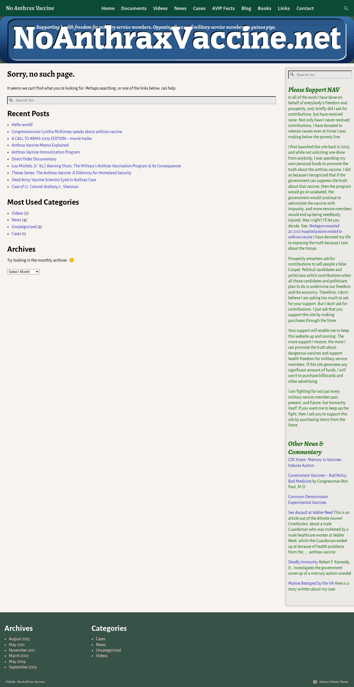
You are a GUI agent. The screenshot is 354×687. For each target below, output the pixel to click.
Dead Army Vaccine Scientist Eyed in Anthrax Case (54, 180)
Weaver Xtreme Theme (333, 682)
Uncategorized (24, 227)
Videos (160, 8)
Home (107, 8)
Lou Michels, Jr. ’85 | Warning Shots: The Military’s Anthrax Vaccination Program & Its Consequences (96, 166)
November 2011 (22, 650)
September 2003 (23, 667)
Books (264, 8)
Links (284, 8)
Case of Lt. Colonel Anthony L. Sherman (45, 186)
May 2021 (17, 644)
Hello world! (22, 125)
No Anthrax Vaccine (30, 8)
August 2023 (19, 639)
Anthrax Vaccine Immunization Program (46, 152)
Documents (134, 8)
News (180, 8)
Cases (199, 8)
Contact (305, 8)
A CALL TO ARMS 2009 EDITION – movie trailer (52, 138)
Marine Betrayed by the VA (311, 583)
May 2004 (17, 661)
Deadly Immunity (303, 562)
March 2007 (19, 656)
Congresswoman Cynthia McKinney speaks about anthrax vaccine (67, 131)
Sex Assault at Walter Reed (310, 512)
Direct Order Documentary (34, 159)
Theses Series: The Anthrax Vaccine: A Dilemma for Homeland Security (71, 173)
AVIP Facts (223, 8)
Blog (246, 8)
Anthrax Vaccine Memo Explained (40, 145)
